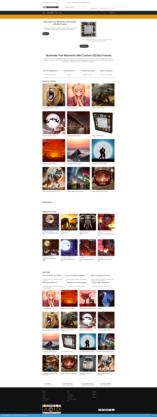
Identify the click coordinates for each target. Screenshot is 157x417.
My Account (70, 394)
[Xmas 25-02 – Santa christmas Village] (50, 247)
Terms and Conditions (72, 399)
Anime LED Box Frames (102, 231)
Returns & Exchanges (104, 8)
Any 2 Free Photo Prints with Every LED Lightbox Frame (78, 2)
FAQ (68, 400)
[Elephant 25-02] (69, 222)
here (46, 280)
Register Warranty (93, 8)
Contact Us (69, 397)
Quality (43, 397)
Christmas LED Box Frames (48, 231)
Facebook (94, 394)
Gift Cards (44, 400)
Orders (43, 395)
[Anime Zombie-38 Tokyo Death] (106, 247)
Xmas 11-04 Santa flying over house (50, 233)
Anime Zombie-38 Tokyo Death (105, 259)
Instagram (94, 397)
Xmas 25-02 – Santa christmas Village (49, 259)
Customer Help (70, 395)
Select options (51, 237)
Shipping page (47, 287)
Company (44, 394)
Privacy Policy (45, 399)
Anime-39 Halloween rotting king (86, 259)
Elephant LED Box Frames (66, 231)
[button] (112, 13)
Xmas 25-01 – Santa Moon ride (68, 259)
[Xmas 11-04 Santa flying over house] (50, 222)
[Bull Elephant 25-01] (87, 222)
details (102, 280)
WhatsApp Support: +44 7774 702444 (50, 2)
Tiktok (93, 395)
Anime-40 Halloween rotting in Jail (105, 233)
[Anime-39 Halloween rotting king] (87, 247)
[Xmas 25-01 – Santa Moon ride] (69, 247)
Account (112, 8)
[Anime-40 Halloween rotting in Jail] (106, 222)
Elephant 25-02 (64, 233)
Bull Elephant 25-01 (83, 233)
